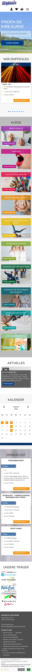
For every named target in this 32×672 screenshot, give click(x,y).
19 (11, 430)
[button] (8, 111)
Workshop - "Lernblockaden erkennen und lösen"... (16, 496)
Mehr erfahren (5, 669)
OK (28, 669)
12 (11, 426)
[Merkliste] (16, 9)
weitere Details (20, 100)
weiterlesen (8, 383)
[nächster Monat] (29, 407)
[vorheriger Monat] (2, 407)
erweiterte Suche (24, 38)
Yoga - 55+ (6, 84)
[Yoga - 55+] (16, 73)
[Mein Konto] (11, 9)
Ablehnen (21, 669)
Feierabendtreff (16, 460)
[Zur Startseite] (9, 3)
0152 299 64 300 (8, 624)
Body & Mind (16, 528)
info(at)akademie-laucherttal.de (15, 626)
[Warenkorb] (22, 9)
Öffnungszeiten (9, 372)
